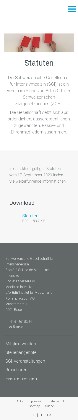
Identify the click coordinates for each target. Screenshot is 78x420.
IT (41, 415)
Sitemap (35, 406)
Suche (49, 406)
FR (49, 415)
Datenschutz (57, 401)
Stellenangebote (21, 352)
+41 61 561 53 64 (20, 321)
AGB (20, 401)
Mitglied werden (20, 343)
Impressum (36, 401)
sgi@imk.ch (16, 326)
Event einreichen (21, 378)
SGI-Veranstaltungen (25, 361)
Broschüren (16, 369)
